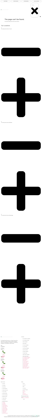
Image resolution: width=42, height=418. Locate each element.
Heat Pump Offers (4, 393)
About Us (24, 391)
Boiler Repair (24, 343)
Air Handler (3, 385)
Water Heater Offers (5, 401)
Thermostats (4, 399)
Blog (23, 386)
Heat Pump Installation (26, 348)
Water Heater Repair (25, 356)
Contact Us (24, 388)
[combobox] (34, 5)
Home (24, 383)
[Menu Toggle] (40, 16)
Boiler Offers (4, 404)
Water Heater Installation (26, 354)
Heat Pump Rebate (4, 409)
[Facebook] (22, 399)
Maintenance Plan (4, 396)
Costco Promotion (25, 389)
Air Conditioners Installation (26, 338)
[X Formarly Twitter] (27, 399)
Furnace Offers (4, 391)
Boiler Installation (25, 359)
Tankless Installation (25, 351)
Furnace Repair (25, 346)
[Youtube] (24, 399)
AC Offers (3, 383)
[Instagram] (25, 399)
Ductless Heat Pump (5, 406)
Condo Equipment (4, 388)
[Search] (32, 16)
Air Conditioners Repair (26, 340)
